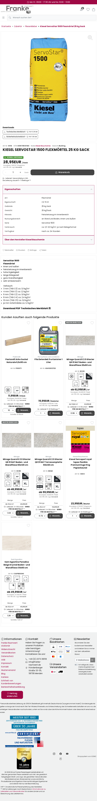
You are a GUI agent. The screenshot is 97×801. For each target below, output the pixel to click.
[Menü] (3, 17)
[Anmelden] (81, 9)
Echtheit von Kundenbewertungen (11, 682)
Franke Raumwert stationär (9, 644)
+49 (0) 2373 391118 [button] (38, 659)
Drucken (21, 250)
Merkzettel (9, 250)
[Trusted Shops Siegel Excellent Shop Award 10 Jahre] (24, 759)
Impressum (6, 663)
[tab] (3, 258)
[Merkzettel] (88, 9)
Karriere (4, 677)
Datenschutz (7, 656)
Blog (3, 673)
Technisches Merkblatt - (22, 132)
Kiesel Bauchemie (43, 146)
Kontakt (5, 666)
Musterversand (8, 670)
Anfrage (33, 250)
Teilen (43, 250)
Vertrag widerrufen (12, 695)
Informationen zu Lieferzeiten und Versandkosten (23, 790)
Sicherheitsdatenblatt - (21, 136)
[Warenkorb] (93, 9)
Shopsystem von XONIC (87, 756)
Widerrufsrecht (8, 649)
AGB (3, 659)
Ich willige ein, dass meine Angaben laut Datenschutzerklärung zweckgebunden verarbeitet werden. (86, 669)
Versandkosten (8, 652)
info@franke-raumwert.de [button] (35, 663)
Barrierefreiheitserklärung (12, 687)
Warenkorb (25, 410)
